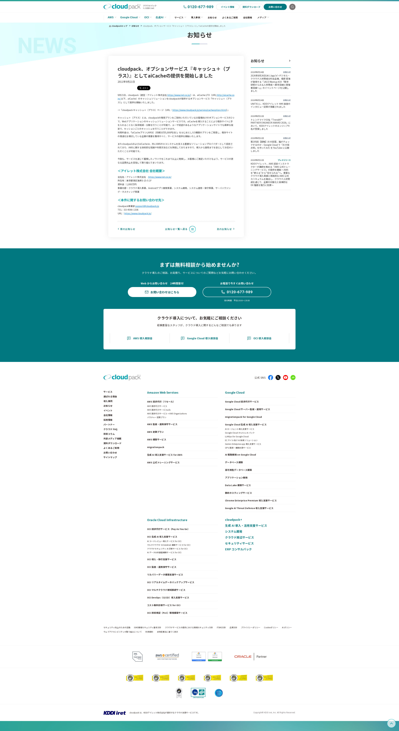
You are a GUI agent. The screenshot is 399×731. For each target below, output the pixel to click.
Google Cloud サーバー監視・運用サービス (247, 409)
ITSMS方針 (221, 627)
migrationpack (155, 447)
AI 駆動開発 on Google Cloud (240, 454)
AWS (111, 17)
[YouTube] (285, 377)
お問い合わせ (275, 6)
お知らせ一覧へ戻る (176, 229)
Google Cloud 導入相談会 (202, 338)
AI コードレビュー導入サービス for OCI (164, 541)
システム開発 (233, 531)
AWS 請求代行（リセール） (161, 401)
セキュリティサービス (239, 543)
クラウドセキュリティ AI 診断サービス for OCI (167, 549)
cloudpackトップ (119, 25)
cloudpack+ (233, 519)
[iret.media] (293, 377)
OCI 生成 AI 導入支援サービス (162, 536)
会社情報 (247, 17)
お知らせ (212, 17)
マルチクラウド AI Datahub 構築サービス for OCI (168, 545)
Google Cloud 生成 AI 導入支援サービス (246, 424)
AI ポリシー (287, 627)
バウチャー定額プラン (156, 417)
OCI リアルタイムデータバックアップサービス (170, 582)
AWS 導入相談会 (142, 338)
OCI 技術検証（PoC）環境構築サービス (167, 612)
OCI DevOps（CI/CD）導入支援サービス (168, 597)
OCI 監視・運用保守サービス (161, 566)
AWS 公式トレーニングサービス (163, 462)
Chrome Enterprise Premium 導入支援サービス (251, 500)
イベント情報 (227, 6)
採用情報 (108, 420)
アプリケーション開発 (236, 477)
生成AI (159, 17)
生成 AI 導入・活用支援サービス (246, 525)
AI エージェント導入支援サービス (239, 429)
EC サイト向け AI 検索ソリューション (241, 440)
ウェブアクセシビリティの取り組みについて (122, 632)
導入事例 (195, 17)
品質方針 (233, 627)
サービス (179, 17)
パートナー (109, 424)
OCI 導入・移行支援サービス (161, 559)
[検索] (292, 7)
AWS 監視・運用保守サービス (162, 424)
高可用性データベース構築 (238, 469)
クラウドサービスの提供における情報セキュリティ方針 (189, 627)
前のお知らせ (127, 229)
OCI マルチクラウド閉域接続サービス (166, 589)
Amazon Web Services (162, 392)
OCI (146, 17)
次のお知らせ (224, 229)
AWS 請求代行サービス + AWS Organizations (167, 413)
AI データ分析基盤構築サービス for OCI (164, 552)
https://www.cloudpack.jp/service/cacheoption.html (199, 110)
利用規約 (149, 632)
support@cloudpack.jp (147, 206)
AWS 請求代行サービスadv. (159, 410)
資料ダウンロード (251, 6)
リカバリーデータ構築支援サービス (165, 574)
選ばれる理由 (110, 396)
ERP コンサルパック (238, 549)
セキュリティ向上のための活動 (116, 627)
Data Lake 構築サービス (238, 485)
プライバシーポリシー (250, 627)
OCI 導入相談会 (262, 338)
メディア (261, 17)
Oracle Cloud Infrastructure (167, 519)
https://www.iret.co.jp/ (178, 95)
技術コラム (109, 434)
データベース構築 (234, 462)
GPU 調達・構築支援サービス (238, 448)
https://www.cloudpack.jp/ (137, 213)
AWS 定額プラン (155, 431)
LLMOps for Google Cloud (237, 436)
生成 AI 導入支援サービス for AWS (164, 454)
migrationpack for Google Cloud (243, 416)
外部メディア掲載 (112, 438)
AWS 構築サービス (156, 439)
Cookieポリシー (271, 627)
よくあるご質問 (230, 17)
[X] (278, 377)
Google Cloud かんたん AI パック (240, 433)
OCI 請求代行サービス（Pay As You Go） (168, 529)
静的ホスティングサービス (238, 492)
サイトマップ (110, 457)
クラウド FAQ (110, 429)
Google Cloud (129, 17)
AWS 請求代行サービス (157, 406)
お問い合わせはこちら (164, 292)
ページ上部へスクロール (395, 723)
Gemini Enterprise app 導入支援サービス (243, 444)
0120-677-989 (201, 7)
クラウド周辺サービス (239, 537)
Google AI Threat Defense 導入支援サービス (249, 508)
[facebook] (270, 377)
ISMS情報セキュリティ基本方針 (147, 627)
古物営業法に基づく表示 (167, 632)
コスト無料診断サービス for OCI (163, 605)
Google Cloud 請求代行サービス (242, 401)
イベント (108, 410)
